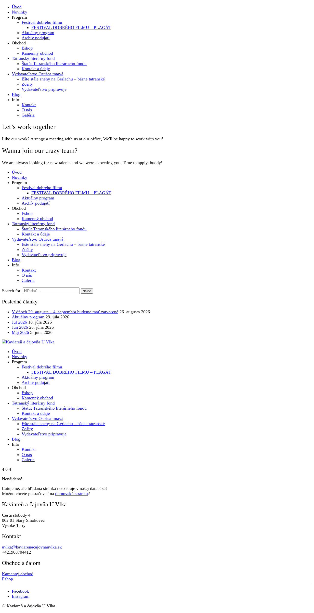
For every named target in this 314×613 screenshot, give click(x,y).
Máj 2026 (20, 332)
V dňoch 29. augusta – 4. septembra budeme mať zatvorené (65, 311)
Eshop (7, 578)
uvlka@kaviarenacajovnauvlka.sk (32, 547)
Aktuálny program (28, 316)
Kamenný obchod (17, 573)
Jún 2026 (20, 327)
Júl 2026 (19, 322)
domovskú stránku (71, 493)
